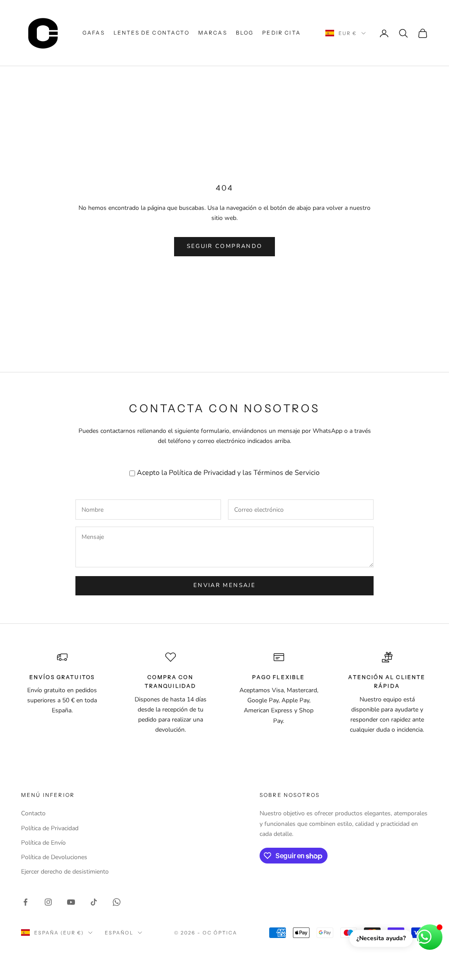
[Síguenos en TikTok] (93, 902)
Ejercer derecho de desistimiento (65, 871)
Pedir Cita (281, 32)
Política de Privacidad (202, 473)
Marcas (212, 32)
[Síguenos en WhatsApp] (116, 902)
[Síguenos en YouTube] (71, 902)
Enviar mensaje (224, 585)
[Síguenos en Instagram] (48, 902)
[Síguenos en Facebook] (25, 902)
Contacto (33, 813)
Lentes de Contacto (151, 32)
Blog (245, 32)
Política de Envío (43, 843)
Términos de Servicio (286, 473)
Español (119, 933)
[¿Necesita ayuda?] (430, 937)
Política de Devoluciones (54, 857)
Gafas (93, 32)
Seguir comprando (224, 246)
